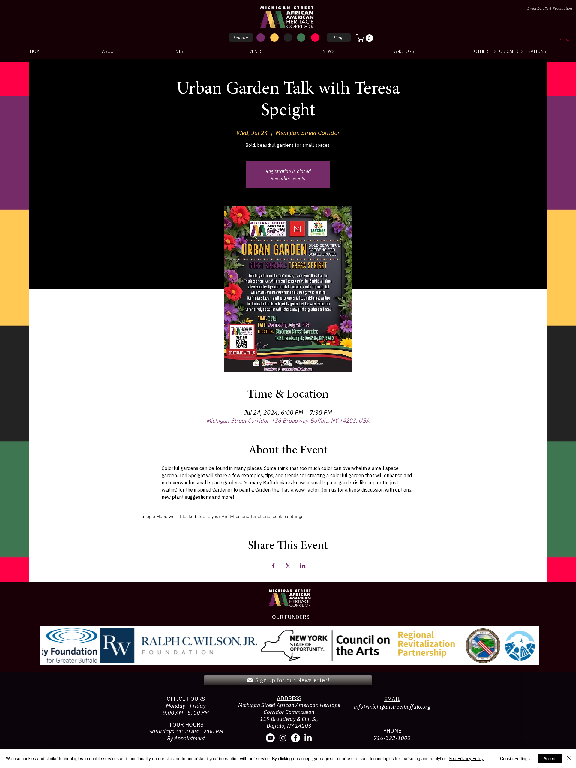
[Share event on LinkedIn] (303, 565)
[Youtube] (270, 737)
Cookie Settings (515, 758)
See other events (288, 179)
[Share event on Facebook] (273, 565)
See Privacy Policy (466, 758)
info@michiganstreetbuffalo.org (392, 706)
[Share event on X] (288, 565)
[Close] (568, 758)
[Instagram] (282, 737)
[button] (365, 38)
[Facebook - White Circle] (295, 737)
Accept (550, 758)
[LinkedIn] (308, 737)
